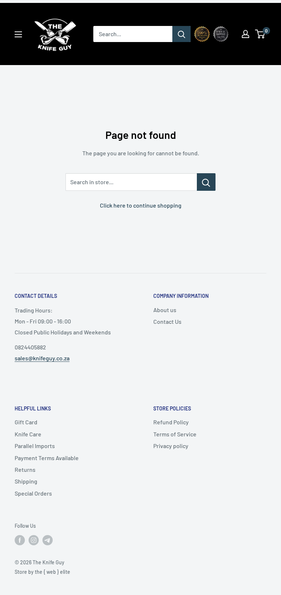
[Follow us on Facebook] (20, 540)
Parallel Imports (35, 445)
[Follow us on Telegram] (47, 540)
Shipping (26, 481)
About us (164, 309)
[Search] (181, 34)
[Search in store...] (206, 182)
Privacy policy (170, 445)
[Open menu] (18, 34)
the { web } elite (52, 572)
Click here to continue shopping (140, 205)
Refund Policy (171, 421)
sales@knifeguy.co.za (42, 358)
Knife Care (28, 434)
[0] (260, 34)
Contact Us (167, 321)
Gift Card (26, 421)
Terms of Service (174, 434)
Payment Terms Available (47, 457)
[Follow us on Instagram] (34, 540)
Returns (25, 469)
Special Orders (33, 493)
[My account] (245, 34)
